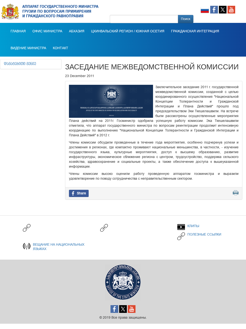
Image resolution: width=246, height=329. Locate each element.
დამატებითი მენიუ (20, 64)
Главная (18, 31)
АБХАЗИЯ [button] (76, 31)
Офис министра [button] (47, 31)
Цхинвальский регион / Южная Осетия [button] (127, 31)
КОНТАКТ (60, 48)
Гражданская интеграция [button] (195, 31)
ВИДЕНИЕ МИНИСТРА (28, 48)
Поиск (185, 19)
